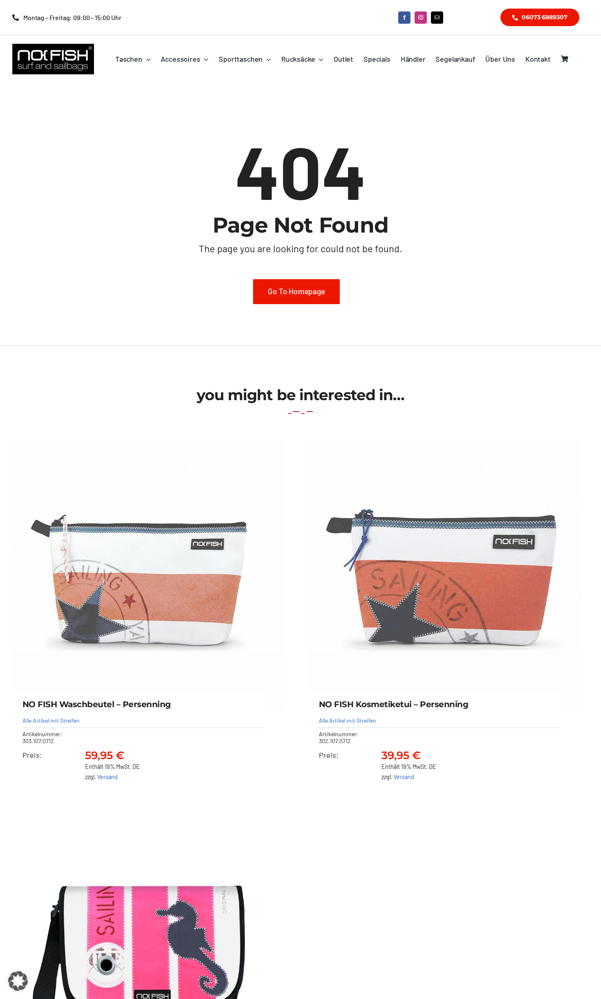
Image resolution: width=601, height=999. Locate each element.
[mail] (437, 17)
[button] (18, 981)
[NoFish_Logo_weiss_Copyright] (53, 47)
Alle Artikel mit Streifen (51, 720)
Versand (107, 776)
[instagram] (421, 17)
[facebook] (404, 17)
